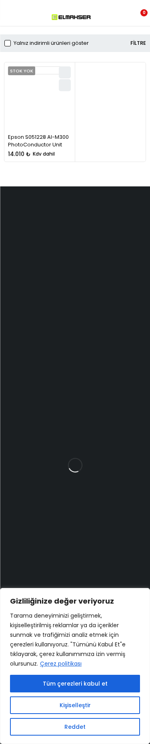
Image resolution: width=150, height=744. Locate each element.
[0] (138, 17)
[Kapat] (141, 595)
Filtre (138, 43)
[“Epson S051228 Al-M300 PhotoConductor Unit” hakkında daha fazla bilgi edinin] (65, 85)
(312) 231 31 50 (18, 255)
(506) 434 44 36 (21, 239)
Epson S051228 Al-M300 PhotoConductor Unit (38, 141)
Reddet (75, 727)
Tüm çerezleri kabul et (75, 684)
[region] (75, 666)
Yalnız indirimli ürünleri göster (51, 43)
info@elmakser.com (34, 231)
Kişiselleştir (75, 705)
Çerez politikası (61, 664)
